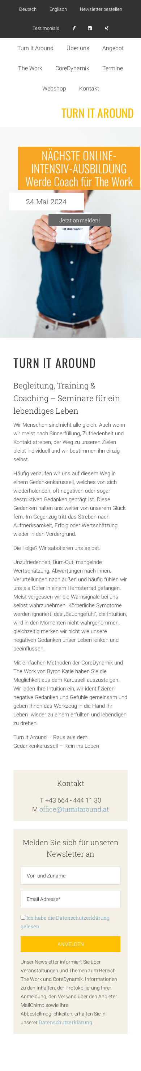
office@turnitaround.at (74, 809)
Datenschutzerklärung (65, 1022)
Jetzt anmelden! (79, 220)
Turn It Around (97, 113)
